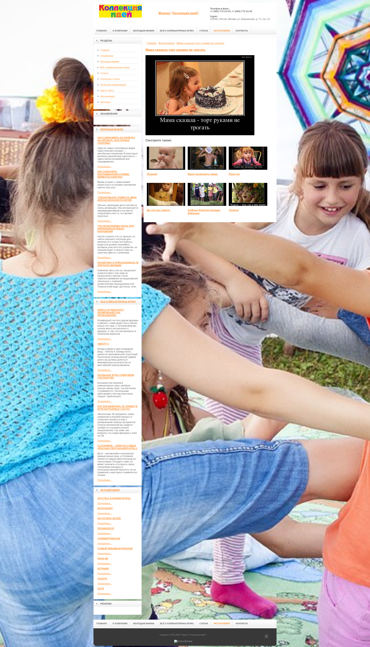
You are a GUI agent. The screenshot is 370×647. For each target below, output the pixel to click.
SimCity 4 (103, 344)
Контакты (105, 102)
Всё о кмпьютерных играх (118, 301)
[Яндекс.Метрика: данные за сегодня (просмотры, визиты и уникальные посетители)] (183, 641)
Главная (104, 50)
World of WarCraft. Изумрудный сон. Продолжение (111, 313)
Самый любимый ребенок (115, 548)
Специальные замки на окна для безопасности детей (117, 199)
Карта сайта (107, 90)
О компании (106, 56)
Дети (101, 588)
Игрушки (103, 568)
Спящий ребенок (109, 538)
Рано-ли (103, 558)
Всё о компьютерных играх (115, 67)
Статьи (104, 73)
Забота (102, 578)
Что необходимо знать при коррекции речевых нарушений (116, 229)
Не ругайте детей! (109, 518)
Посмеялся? (106, 528)
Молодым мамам (109, 61)
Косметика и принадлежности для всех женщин (118, 264)
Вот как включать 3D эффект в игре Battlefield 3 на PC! (117, 407)
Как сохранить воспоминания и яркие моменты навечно (113, 174)
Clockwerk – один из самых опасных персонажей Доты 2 (117, 447)
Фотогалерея (107, 96)
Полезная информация (113, 85)
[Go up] (266, 637)
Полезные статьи (110, 79)
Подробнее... (105, 166)
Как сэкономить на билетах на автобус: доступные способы (116, 140)
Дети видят (105, 508)
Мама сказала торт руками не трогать (175, 50)
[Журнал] (120, 13)
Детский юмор (110, 490)
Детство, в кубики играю (114, 498)
